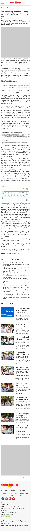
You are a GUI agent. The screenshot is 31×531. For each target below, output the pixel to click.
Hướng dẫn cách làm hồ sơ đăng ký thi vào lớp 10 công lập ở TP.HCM (22, 387)
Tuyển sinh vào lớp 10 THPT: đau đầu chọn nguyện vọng (16, 267)
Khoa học (22, 490)
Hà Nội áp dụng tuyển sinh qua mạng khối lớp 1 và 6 (15, 278)
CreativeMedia (4, 504)
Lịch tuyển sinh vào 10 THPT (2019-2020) (12, 268)
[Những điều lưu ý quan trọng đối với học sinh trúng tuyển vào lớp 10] (7, 328)
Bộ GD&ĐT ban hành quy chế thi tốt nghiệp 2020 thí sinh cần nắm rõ (22, 355)
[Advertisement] (15, 43)
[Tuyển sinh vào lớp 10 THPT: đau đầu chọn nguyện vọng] (7, 429)
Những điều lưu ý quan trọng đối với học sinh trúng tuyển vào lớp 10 (22, 328)
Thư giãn (13, 490)
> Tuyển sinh (9, 7)
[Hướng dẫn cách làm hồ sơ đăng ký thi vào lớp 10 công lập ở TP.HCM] (7, 387)
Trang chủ (3, 7)
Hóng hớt (3, 494)
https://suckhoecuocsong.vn (7, 514)
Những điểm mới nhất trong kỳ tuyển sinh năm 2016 (15, 285)
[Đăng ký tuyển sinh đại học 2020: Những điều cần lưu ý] (7, 340)
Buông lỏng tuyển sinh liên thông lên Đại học (13, 300)
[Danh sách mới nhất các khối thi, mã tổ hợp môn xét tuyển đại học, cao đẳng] (7, 312)
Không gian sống (5, 490)
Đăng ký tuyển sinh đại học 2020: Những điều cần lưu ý (15, 262)
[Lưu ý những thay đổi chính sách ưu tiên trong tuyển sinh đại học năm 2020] (7, 370)
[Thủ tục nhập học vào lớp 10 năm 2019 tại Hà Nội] (7, 401)
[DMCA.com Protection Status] (5, 516)
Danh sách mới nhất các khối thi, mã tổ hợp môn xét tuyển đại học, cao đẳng (23, 311)
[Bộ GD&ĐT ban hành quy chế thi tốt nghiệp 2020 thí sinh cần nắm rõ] (7, 355)
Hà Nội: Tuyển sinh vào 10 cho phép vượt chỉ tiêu (14, 293)
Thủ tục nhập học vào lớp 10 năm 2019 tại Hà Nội (23, 399)
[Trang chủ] (15, 2)
